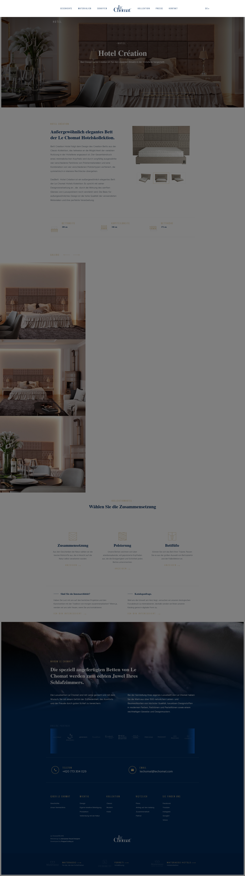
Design (82, 803)
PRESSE (159, 8)
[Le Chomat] (122, 8)
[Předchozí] (67, 255)
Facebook (167, 803)
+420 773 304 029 (74, 771)
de (206, 8)
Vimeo (165, 820)
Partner (139, 816)
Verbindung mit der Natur (90, 816)
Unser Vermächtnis (57, 807)
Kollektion (144, 8)
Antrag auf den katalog (145, 807)
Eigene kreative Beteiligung (90, 807)
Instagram (166, 812)
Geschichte (66, 8)
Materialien (84, 8)
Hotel (57, 21)
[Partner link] (57, 737)
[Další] (76, 255)
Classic (109, 803)
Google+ (166, 816)
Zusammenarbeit (142, 812)
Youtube (166, 807)
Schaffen (102, 8)
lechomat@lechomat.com (156, 771)
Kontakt (173, 8)
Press (138, 803)
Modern (110, 807)
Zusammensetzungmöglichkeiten (166, 95)
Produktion (84, 812)
